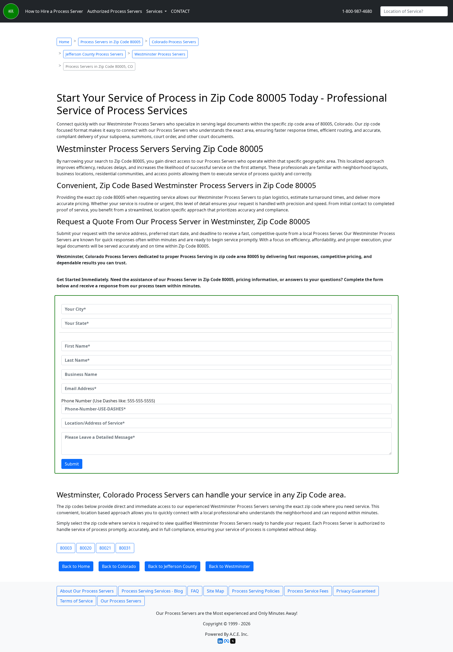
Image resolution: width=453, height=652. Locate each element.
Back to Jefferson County (172, 566)
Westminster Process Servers (159, 54)
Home (64, 41)
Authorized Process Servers (114, 11)
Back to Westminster (229, 566)
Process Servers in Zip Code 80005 (110, 41)
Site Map (215, 591)
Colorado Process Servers (174, 41)
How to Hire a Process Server (54, 11)
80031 (125, 548)
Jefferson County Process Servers (94, 54)
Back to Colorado (119, 566)
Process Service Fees (308, 591)
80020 (85, 548)
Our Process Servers (121, 601)
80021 (105, 548)
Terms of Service (76, 601)
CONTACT (180, 11)
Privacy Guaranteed (355, 591)
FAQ (195, 591)
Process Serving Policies (256, 591)
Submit (72, 464)
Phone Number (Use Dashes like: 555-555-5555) (108, 401)
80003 (66, 548)
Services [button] (155, 11)
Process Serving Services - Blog (152, 591)
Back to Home (76, 566)
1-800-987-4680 (357, 11)
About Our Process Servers (87, 591)
